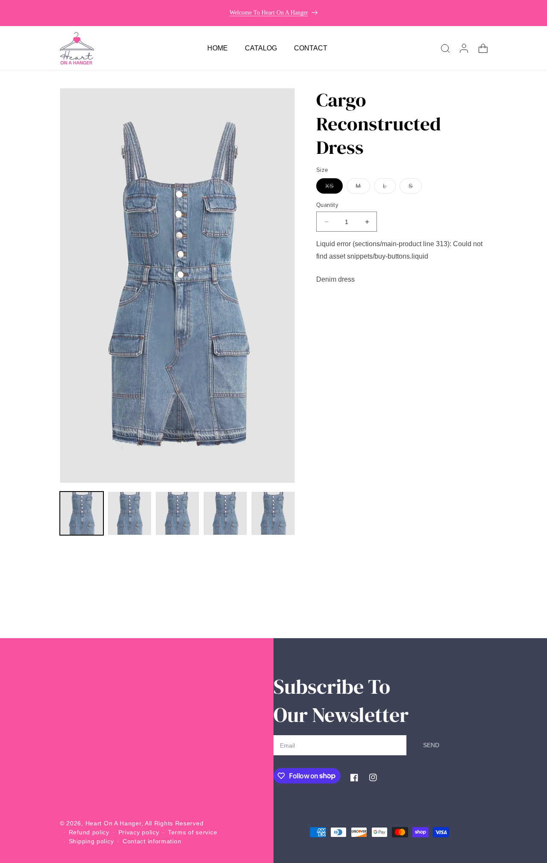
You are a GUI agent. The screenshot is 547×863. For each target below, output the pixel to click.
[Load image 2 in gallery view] (129, 513)
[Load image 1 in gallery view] (81, 513)
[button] (445, 48)
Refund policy (89, 832)
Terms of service (192, 832)
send (431, 745)
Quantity (327, 205)
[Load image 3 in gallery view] (177, 513)
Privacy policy (138, 832)
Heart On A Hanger (113, 823)
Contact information (152, 841)
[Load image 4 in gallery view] (225, 513)
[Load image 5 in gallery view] (273, 513)
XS (334, 188)
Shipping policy (91, 841)
